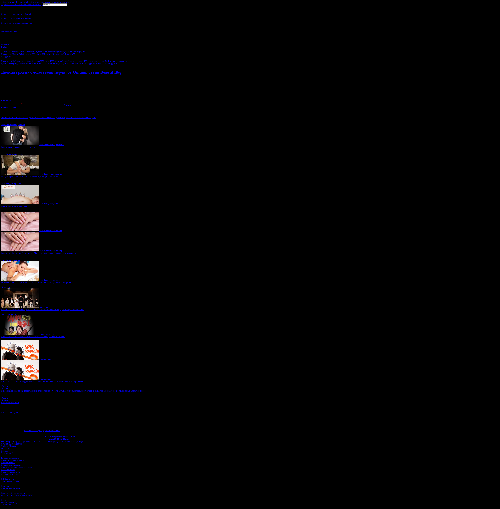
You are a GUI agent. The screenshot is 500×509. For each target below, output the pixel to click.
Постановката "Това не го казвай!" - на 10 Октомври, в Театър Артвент (33, 337)
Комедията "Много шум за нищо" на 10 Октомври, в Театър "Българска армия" (36, 282)
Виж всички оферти (10, 402)
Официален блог (8, 453)
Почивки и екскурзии (10, 472)
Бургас (17, 54)
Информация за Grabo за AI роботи (16, 467)
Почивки (7, 61)
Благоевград (53, 52)
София (6, 52)
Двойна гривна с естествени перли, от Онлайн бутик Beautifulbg (61, 72)
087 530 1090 (71, 437)
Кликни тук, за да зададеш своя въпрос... (42, 430)
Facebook (5, 413)
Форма (48, 437)
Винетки (5, 486)
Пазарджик (65, 52)
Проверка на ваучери (10, 488)
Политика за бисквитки (11, 465)
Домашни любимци (117, 61)
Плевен (32, 52)
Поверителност (8, 462)
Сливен (38, 54)
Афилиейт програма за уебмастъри (16, 495)
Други (114, 63)
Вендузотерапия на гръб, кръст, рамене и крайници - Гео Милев (29, 176)
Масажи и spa (22, 61)
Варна (16, 52)
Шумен (47, 54)
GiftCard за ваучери (9, 479)
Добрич (42, 52)
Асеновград (78, 52)
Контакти (5, 448)
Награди (5, 500)
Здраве (48, 61)
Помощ (4, 451)
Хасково (57, 54)
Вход (15, 32)
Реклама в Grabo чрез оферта (14, 493)
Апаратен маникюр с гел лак (14, 206)
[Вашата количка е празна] (1, 7)
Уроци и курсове (77, 61)
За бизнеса (104, 63)
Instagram (14, 413)
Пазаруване (91, 63)
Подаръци (38, 63)
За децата (101, 61)
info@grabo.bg (58, 437)
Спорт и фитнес (63, 63)
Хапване (50, 63)
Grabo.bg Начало (8, 446)
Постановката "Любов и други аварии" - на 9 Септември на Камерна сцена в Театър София (42, 381)
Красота (6, 63)
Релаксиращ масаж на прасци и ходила (18, 147)
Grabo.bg (7, 505)
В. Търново (69, 54)
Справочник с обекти (10, 481)
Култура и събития (22, 63)
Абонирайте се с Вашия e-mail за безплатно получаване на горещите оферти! (35, 2)
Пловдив (7, 54)
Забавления (36, 61)
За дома (90, 61)
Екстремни (78, 63)
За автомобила (60, 61)
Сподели (67, 105)
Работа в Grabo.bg (9, 502)
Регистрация (6, 32)
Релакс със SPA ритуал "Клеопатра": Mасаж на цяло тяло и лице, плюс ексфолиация (38, 253)
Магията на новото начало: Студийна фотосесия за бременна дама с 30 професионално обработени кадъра (48, 117)
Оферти (6, 5)
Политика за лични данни (12, 460)
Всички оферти (8, 469)
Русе (24, 52)
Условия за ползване (10, 458)
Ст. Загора (28, 54)
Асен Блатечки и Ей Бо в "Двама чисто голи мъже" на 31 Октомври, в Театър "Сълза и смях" (42, 309)
